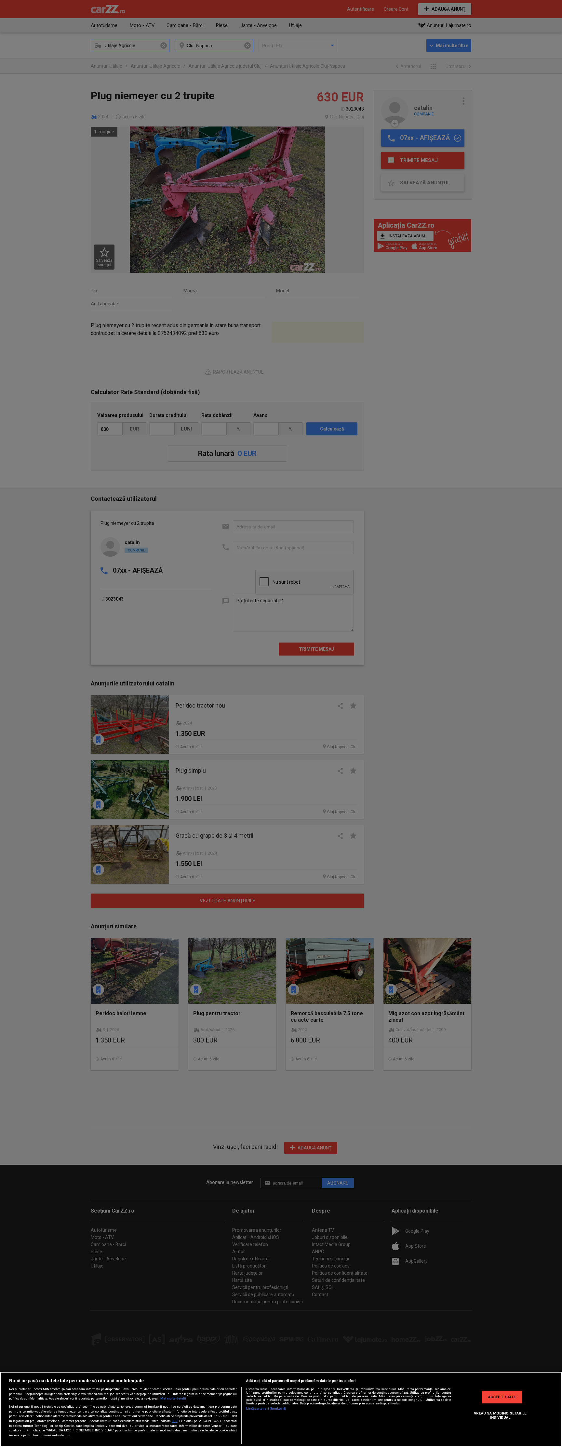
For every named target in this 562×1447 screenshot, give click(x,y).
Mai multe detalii (173, 1398)
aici (175, 1421)
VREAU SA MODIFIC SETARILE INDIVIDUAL (500, 1415)
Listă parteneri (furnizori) (266, 1408)
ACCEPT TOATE (502, 1396)
